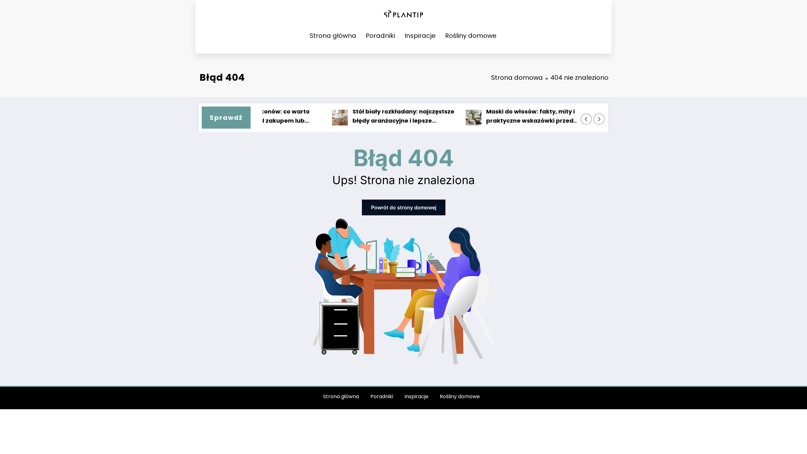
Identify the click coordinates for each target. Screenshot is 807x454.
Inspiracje (420, 35)
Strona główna (333, 35)
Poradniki (380, 35)
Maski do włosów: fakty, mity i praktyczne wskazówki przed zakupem (518, 116)
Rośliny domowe (470, 35)
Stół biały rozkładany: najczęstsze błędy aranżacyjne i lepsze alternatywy (391, 116)
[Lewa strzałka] (586, 119)
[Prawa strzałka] (599, 119)
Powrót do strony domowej (403, 207)
